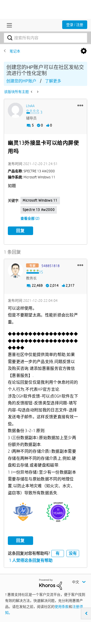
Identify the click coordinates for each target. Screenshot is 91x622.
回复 (20, 230)
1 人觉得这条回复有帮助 (31, 560)
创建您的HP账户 (21, 81)
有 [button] (58, 553)
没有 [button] (73, 553)
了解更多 (53, 81)
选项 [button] (83, 51)
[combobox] (45, 38)
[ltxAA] (15, 110)
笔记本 (15, 51)
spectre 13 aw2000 (39, 209)
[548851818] (15, 270)
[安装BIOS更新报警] (32, 91)
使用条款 (62, 606)
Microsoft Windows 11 (40, 200)
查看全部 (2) (29, 218)
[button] (80, 105)
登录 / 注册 (74, 24)
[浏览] (8, 25)
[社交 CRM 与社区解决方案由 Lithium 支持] (50, 584)
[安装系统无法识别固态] (37, 91)
